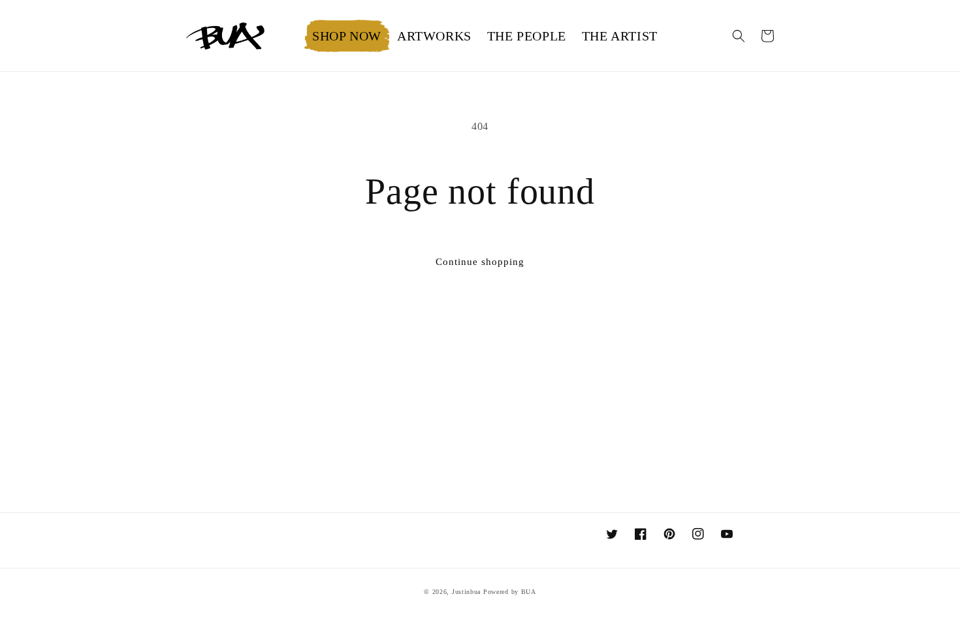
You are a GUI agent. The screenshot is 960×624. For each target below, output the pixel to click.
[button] (434, 36)
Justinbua (466, 591)
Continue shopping (480, 262)
